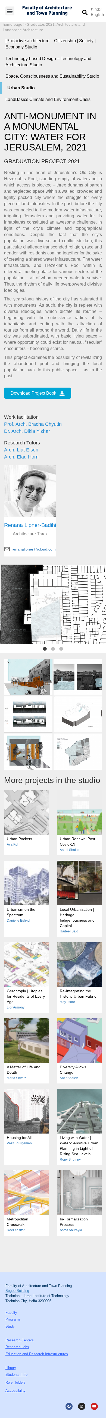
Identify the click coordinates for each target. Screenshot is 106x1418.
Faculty (11, 1313)
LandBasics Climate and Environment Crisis (48, 99)
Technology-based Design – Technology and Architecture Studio (48, 61)
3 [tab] (61, 649)
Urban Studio (21, 88)
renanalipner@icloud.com (34, 549)
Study (10, 1326)
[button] (9, 10)
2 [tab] (53, 649)
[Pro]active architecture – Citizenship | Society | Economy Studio (50, 43)
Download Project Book (33, 393)
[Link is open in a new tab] (28, 677)
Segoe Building (17, 1291)
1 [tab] (45, 649)
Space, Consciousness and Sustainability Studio (52, 76)
